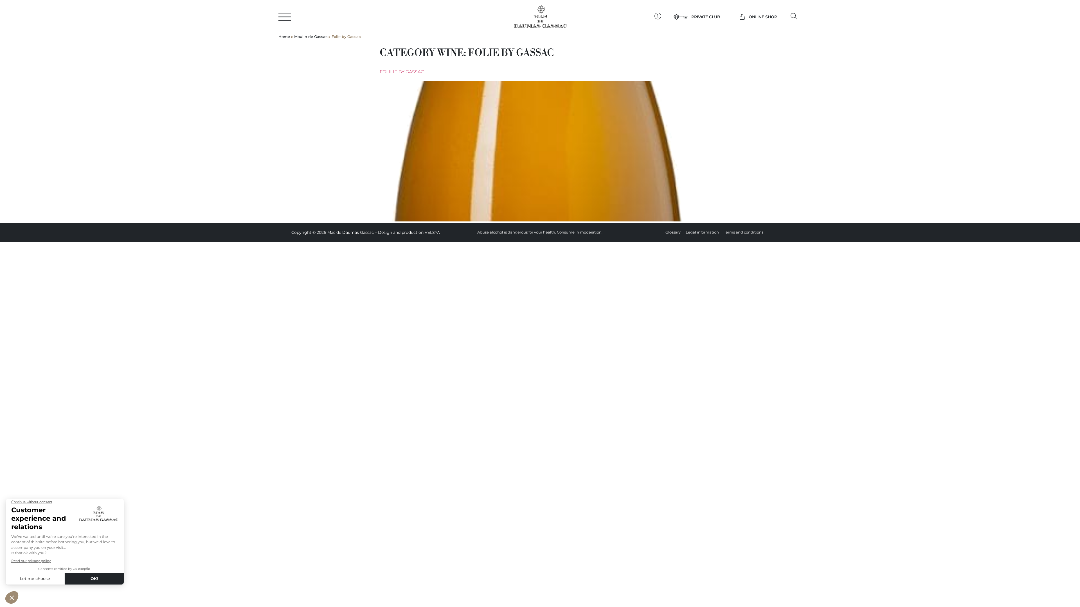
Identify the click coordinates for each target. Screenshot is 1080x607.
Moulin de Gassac (310, 37)
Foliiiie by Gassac (402, 71)
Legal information (702, 232)
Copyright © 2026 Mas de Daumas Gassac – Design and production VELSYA (365, 232)
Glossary (673, 232)
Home (284, 37)
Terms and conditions (743, 232)
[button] (794, 16)
